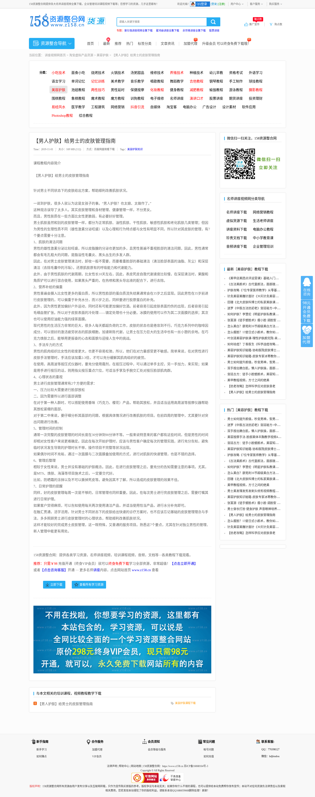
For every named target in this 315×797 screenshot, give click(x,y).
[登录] (214, 4)
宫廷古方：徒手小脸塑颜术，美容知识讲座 (255, 374)
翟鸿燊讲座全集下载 (167, 30)
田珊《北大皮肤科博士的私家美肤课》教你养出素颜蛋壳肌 (266, 302)
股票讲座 (214, 30)
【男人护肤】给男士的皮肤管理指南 (65, 704)
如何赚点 (41, 756)
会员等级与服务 (157, 749)
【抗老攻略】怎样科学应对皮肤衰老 (251, 386)
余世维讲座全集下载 (194, 30)
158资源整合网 (151, 766)
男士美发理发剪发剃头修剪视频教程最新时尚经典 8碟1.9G (266, 491)
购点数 (278, 24)
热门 (129, 43)
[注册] (221, 4)
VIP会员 (97, 756)
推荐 (118, 43)
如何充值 (209, 756)
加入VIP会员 (307, 311)
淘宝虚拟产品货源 (81, 55)
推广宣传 (255, 24)
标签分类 (145, 43)
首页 (90, 43)
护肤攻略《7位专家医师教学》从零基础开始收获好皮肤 (264, 290)
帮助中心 (124, 766)
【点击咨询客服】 (54, 570)
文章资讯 (167, 43)
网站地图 (136, 766)
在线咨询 (307, 288)
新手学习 (41, 749)
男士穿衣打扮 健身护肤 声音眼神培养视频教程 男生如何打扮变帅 (270, 509)
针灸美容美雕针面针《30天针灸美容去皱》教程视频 (261, 296)
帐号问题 (209, 749)
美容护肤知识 (135, 149)
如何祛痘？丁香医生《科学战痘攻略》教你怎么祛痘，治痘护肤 (269, 344)
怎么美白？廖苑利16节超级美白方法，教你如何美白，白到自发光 (270, 326)
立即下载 (56, 584)
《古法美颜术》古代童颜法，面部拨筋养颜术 (257, 284)
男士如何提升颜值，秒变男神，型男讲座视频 (257, 362)
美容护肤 (103, 55)
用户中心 (236, 4)
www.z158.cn (141, 570)
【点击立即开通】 (184, 563)
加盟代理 (190, 43)
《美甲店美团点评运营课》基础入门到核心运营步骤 (261, 278)
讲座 (96, 570)
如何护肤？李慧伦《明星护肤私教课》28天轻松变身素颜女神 (267, 314)
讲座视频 (51, 55)
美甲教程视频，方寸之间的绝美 (248, 380)
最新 (106, 43)
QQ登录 (202, 4)
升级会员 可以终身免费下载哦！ (226, 43)
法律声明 (112, 766)
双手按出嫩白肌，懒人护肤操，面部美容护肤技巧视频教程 (266, 368)
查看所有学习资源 (92, 584)
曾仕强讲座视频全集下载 (138, 30)
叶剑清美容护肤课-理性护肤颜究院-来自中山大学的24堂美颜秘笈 (270, 338)
